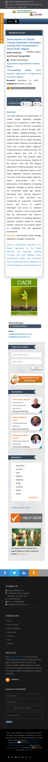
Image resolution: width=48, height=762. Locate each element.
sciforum (19, 487)
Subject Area (11, 632)
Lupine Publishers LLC (33, 740)
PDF (38, 104)
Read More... (22, 554)
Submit (36, 368)
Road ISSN (19, 465)
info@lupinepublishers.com (18, 604)
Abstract (10, 245)
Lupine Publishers (16, 657)
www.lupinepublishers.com (14, 747)
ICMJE (18, 483)
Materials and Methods (18, 251)
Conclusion (25, 265)
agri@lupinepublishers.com (20, 334)
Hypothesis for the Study (27, 248)
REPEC (18, 490)
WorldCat (19, 480)
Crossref (19, 469)
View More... (34, 497)
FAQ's (9, 640)
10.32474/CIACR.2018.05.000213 (23, 88)
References (35, 265)
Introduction (20, 245)
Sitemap (10, 643)
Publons (18, 476)
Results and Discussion (30, 258)
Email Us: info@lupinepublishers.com (20, 2)
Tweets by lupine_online (20, 507)
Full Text (27, 104)
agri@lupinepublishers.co (19, 337)
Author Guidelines (13, 628)
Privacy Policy (28, 750)
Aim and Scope (12, 625)
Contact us (11, 636)
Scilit (17, 473)
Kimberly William (19, 326)
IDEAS (18, 494)
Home (9, 621)
